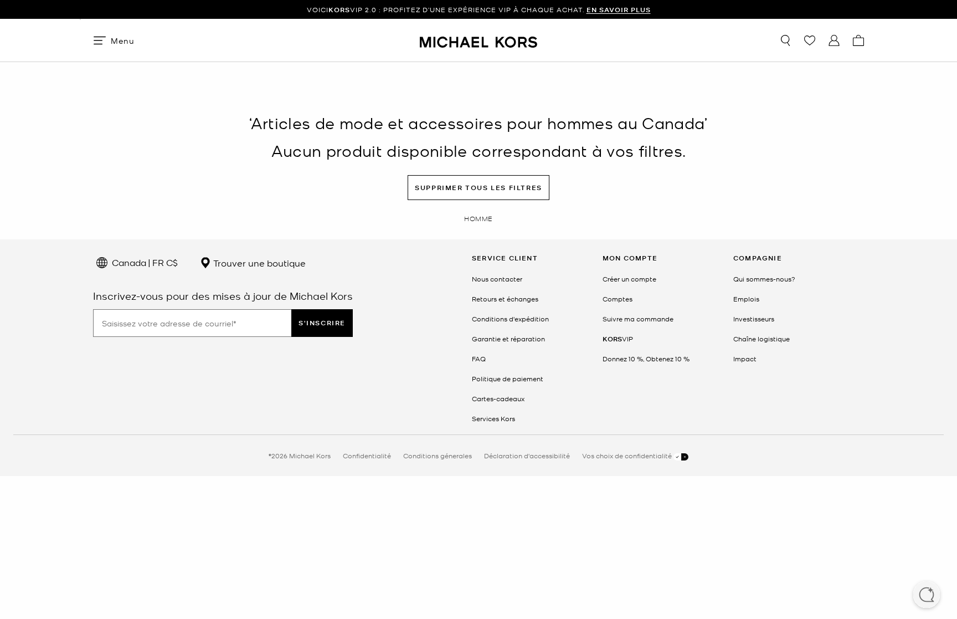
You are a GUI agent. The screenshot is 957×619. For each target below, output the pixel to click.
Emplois (746, 298)
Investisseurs (753, 318)
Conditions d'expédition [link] (510, 318)
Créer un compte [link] (629, 278)
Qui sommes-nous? (764, 278)
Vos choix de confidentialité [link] (627, 455)
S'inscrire (322, 323)
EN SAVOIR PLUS (618, 9)
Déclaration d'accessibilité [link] (527, 455)
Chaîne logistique (761, 338)
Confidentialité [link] (367, 455)
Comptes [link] (617, 298)
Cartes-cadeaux (498, 398)
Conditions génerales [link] (437, 455)
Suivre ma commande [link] (638, 318)
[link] (618, 338)
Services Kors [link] (493, 418)
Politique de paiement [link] (507, 378)
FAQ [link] (479, 358)
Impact (745, 358)
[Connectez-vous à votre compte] (834, 40)
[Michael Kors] (478, 40)
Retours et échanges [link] (505, 298)
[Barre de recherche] (785, 40)
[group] (478, 9)
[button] (926, 595)
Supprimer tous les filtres (478, 187)
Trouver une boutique (258, 263)
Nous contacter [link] (497, 278)
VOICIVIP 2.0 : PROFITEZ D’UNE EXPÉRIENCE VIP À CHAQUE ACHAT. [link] (479, 9)
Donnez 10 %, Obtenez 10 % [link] (646, 358)
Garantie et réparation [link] (508, 338)
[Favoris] (809, 40)
